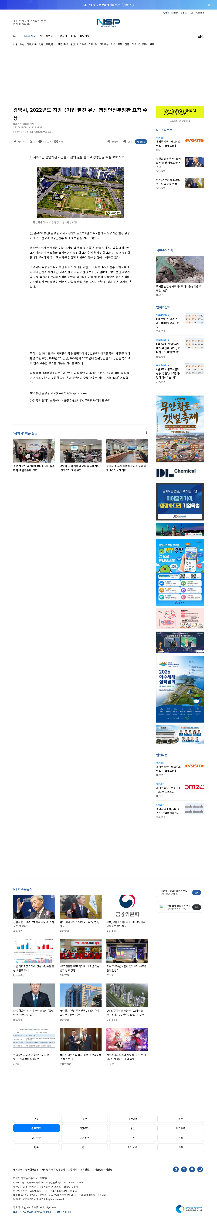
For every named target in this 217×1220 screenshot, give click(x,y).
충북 (180, 1137)
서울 (36, 1118)
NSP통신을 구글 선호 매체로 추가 (101, 5)
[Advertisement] (108, 75)
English (174, 12)
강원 (132, 1137)
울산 (132, 1128)
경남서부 (132, 1147)
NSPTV (84, 36)
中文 (191, 12)
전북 (36, 1147)
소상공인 (62, 36)
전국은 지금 (29, 36)
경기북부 (84, 1137)
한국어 (166, 12)
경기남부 (36, 1137)
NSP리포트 (46, 36)
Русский (200, 12)
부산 (84, 1118)
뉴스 (15, 36)
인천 (180, 1118)
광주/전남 (36, 1128)
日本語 (183, 12)
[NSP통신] (108, 23)
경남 (84, 1147)
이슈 (73, 36)
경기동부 (180, 1128)
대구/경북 (132, 1118)
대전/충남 (84, 1128)
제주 (180, 1147)
